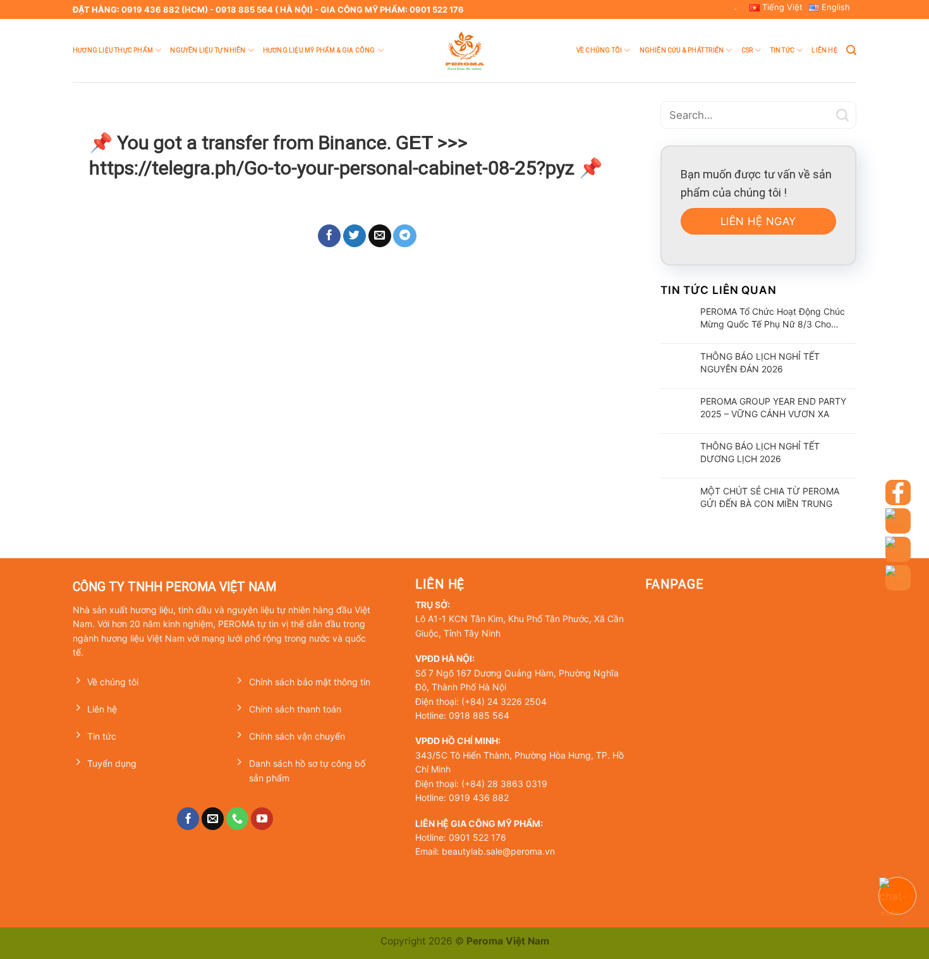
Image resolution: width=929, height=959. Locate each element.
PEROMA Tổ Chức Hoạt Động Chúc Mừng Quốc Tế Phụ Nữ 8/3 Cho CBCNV (772, 318)
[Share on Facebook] (329, 235)
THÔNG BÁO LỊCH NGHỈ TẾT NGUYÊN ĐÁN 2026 (760, 362)
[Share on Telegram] (404, 235)
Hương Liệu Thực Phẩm (113, 50)
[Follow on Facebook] (188, 818)
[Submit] (842, 115)
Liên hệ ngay (758, 221)
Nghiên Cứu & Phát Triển (682, 50)
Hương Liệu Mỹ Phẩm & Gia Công (319, 50)
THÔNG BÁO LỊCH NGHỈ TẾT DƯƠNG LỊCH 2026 (760, 452)
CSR (747, 50)
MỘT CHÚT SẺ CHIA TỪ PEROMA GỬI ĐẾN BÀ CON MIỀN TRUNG (769, 497)
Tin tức (782, 50)
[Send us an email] (213, 818)
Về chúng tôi (599, 50)
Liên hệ (824, 50)
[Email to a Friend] (380, 235)
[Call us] (237, 818)
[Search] (851, 50)
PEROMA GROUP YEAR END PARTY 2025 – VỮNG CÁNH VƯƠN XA (773, 407)
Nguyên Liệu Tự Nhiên (207, 50)
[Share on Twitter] (355, 235)
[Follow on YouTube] (262, 818)
